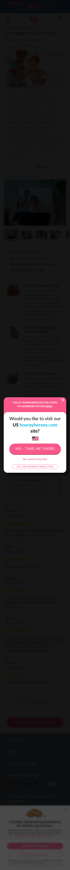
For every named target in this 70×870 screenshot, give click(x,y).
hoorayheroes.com (38, 425)
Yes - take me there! (35, 449)
